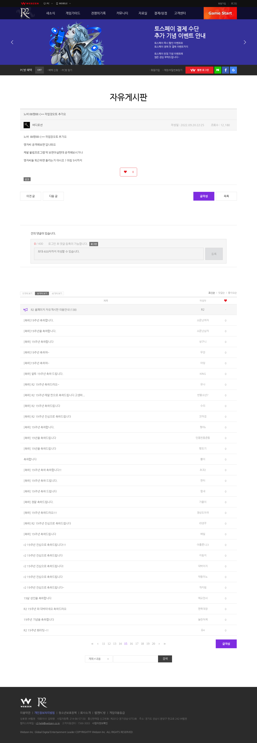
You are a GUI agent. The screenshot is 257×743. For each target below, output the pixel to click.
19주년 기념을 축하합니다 (39, 619)
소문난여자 (203, 320)
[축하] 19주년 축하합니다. (39, 427)
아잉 (202, 362)
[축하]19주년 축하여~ (36, 352)
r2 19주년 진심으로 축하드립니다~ (44, 587)
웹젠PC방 (100, 712)
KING (203, 373)
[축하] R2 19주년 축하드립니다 (42, 406)
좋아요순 (232, 292)
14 (120, 643)
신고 (27, 179)
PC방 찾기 (67, 70)
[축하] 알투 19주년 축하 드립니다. (43, 373)
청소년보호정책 (68, 712)
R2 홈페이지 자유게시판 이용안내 (54, 309)
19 (147, 643)
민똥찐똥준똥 (203, 437)
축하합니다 (30, 459)
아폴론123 (203, 544)
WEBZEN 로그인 (199, 70)
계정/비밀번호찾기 (173, 70)
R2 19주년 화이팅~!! (36, 630)
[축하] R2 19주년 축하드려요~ (41, 384)
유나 (202, 384)
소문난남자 (203, 330)
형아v (203, 427)
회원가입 (222, 3)
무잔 (202, 352)
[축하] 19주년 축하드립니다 (40, 534)
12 (109, 643)
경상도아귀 (203, 512)
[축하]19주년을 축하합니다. (40, 331)
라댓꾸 (202, 523)
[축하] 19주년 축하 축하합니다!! (43, 470)
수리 (202, 405)
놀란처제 (203, 619)
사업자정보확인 (100, 723)
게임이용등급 (117, 712)
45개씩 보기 (57, 293)
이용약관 (25, 712)
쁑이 (202, 459)
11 (103, 643)
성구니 (202, 341)
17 (136, 643)
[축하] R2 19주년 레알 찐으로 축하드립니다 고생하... (54, 395)
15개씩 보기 (27, 293)
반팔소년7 (202, 394)
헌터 (202, 480)
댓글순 (221, 292)
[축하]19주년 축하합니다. (39, 320)
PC (48, 3)
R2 (25, 13)
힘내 (202, 491)
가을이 (202, 501)
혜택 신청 (53, 70)
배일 (202, 533)
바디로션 (37, 125)
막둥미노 (203, 576)
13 (114, 643)
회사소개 (85, 712)
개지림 (202, 587)
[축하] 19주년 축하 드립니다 (40, 491)
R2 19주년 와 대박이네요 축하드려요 (45, 609)
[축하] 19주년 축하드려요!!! (40, 512)
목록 (226, 196)
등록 (213, 254)
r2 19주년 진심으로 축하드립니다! (44, 566)
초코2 (203, 469)
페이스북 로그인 (225, 70)
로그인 (234, 3)
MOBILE (63, 3)
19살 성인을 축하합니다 (37, 598)
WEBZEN (26, 702)
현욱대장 (203, 608)
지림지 (202, 555)
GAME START (220, 13)
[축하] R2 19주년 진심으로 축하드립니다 (47, 416)
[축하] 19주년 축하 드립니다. (41, 480)
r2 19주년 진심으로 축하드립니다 (43, 555)
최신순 (211, 292)
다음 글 (53, 196)
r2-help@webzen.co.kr (48, 723)
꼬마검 (202, 416)
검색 (165, 658)
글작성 (204, 196)
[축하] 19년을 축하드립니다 (40, 438)
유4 (203, 630)
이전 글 (30, 196)
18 (142, 643)
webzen (29, 3)
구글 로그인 (233, 70)
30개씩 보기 (42, 293)
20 (153, 643)
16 (131, 643)
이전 (12, 42)
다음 (245, 42)
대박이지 (203, 565)
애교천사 (203, 598)
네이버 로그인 (217, 70)
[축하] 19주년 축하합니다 (38, 341)
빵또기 (202, 448)
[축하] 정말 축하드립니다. (38, 502)
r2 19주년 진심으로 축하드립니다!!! (45, 544)
